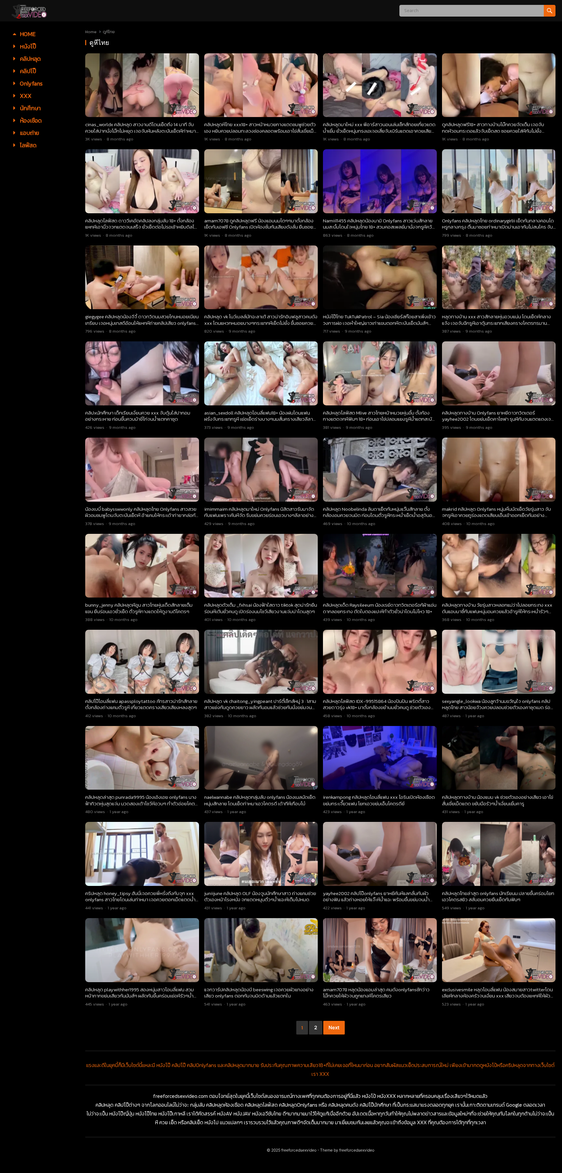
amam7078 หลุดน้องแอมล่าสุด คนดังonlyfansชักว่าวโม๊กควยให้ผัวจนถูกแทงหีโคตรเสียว (376, 993)
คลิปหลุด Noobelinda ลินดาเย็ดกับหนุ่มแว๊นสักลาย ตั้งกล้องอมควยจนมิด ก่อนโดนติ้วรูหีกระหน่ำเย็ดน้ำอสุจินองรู (379, 515)
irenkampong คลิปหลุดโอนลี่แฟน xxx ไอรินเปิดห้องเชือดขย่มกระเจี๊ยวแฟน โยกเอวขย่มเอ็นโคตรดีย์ (379, 800)
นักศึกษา (30, 108)
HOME (27, 34)
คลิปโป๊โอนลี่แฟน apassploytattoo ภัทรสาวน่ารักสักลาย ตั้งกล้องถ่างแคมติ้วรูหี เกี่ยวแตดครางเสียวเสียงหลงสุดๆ (141, 704)
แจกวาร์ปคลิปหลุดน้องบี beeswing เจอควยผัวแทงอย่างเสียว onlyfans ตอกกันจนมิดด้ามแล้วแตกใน (259, 993)
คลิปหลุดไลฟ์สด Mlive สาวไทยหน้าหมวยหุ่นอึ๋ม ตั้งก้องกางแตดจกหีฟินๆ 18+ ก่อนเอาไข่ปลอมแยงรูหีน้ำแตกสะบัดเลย (379, 419)
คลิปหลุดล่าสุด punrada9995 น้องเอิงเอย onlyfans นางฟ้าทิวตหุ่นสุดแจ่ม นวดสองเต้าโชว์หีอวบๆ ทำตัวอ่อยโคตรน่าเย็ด (141, 803)
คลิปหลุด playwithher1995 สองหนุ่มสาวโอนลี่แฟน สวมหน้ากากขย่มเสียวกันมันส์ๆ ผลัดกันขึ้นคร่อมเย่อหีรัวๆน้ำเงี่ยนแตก (139, 996)
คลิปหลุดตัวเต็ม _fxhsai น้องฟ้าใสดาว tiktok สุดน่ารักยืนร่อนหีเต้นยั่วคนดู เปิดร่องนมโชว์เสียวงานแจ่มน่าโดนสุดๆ (260, 608)
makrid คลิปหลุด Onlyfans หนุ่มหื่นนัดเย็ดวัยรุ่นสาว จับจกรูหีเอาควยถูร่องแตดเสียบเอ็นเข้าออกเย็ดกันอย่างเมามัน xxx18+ (496, 515)
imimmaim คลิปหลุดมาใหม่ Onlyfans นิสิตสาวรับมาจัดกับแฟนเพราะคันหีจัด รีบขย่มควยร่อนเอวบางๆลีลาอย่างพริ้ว (259, 515)
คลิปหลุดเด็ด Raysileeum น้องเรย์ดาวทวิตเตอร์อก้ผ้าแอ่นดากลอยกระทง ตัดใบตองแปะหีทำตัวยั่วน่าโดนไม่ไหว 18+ (379, 608)
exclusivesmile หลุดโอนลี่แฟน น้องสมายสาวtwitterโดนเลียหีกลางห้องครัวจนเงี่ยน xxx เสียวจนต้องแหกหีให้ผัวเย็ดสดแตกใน (497, 996)
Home (91, 32)
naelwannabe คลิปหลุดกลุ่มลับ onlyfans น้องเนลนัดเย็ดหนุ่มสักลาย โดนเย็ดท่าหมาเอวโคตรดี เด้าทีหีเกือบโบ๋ (259, 800)
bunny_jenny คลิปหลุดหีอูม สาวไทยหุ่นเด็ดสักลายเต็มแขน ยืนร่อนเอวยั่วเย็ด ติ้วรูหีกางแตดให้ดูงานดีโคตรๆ (139, 608)
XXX (25, 95)
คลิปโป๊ (27, 71)
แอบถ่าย (29, 132)
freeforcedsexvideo (298, 1150)
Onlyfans (31, 83)
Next (334, 1027)
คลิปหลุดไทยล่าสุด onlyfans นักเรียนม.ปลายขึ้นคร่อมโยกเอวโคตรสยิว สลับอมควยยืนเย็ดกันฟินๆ (498, 896)
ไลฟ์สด (27, 145)
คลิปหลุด (30, 58)
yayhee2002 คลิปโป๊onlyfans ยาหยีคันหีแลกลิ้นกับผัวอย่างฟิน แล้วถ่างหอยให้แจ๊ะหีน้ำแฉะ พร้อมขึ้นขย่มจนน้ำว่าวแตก (376, 900)
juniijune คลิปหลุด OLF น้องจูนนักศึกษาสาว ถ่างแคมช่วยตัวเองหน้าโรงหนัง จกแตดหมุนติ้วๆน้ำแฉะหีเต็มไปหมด (260, 896)
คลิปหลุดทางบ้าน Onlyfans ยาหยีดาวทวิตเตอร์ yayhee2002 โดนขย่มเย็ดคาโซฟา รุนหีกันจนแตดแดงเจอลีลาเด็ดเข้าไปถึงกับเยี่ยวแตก (498, 419)
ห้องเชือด (30, 120)
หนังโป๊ (27, 46)
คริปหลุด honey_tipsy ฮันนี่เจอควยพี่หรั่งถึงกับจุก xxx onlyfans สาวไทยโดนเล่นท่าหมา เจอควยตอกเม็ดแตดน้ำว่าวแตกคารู (140, 900)
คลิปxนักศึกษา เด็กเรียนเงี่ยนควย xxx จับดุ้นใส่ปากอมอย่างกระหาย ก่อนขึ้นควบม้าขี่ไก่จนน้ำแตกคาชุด (137, 416)
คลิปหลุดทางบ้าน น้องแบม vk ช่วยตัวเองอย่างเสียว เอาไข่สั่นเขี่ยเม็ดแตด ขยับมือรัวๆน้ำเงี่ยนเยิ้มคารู (497, 800)
